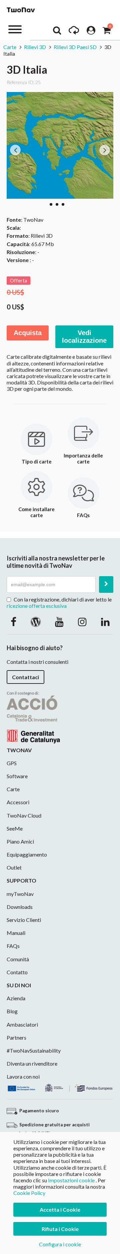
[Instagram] (82, 621)
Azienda (16, 998)
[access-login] (91, 32)
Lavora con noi (23, 1076)
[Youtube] (59, 621)
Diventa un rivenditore (32, 1063)
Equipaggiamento (27, 854)
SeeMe (15, 828)
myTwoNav (20, 894)
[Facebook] (13, 621)
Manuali (16, 933)
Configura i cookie (60, 1244)
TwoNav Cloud (24, 815)
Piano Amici (20, 841)
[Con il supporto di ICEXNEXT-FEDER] (60, 1087)
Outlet (14, 867)
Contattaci (25, 677)
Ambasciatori (22, 1024)
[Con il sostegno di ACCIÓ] (33, 719)
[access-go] (74, 32)
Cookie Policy (29, 1193)
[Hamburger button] (15, 29)
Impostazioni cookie (71, 1180)
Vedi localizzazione (84, 336)
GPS (12, 763)
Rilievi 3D (35, 47)
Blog (12, 1011)
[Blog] (36, 621)
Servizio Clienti (24, 920)
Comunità (18, 959)
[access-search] (57, 32)
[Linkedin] (105, 621)
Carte (10, 47)
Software (17, 776)
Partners (16, 1037)
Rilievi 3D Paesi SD (75, 47)
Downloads (20, 907)
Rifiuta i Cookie (60, 1229)
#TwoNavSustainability (34, 1050)
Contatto (17, 972)
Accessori (18, 802)
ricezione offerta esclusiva (37, 605)
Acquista (28, 332)
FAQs (13, 946)
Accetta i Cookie (60, 1209)
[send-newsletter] (106, 584)
